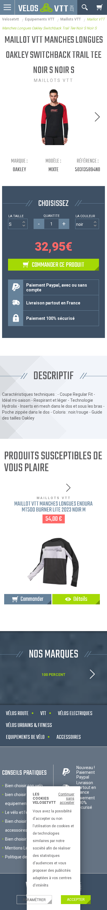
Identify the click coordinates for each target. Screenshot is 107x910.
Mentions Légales (21, 848)
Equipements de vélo (25, 737)
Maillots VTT (70, 19)
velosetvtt (10, 19)
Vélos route (17, 713)
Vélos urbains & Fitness (29, 725)
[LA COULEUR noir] (87, 224)
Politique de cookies (23, 857)
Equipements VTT (39, 19)
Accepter (76, 900)
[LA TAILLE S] (17, 224)
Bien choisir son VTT (24, 839)
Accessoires (68, 737)
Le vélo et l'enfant (21, 812)
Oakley (19, 170)
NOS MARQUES (53, 654)
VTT (43, 713)
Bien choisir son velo (24, 785)
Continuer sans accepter (66, 798)
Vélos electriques (75, 713)
